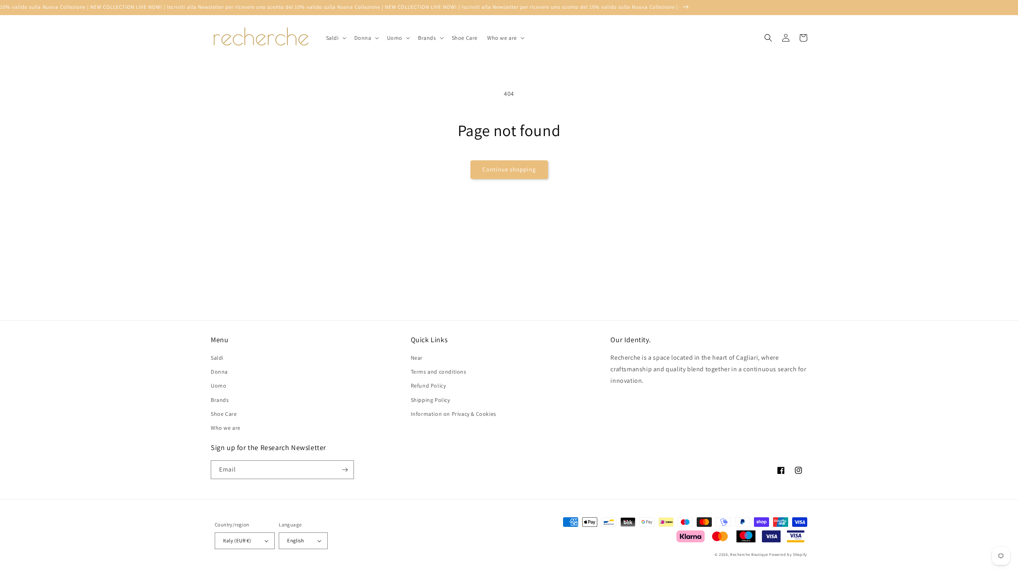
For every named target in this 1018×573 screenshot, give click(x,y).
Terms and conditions (438, 371)
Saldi (217, 357)
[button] (335, 37)
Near (417, 357)
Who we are (226, 427)
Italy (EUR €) (237, 540)
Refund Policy (428, 385)
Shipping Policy (430, 399)
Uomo (218, 385)
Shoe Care (224, 413)
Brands (220, 399)
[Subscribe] (345, 469)
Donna (219, 371)
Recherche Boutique (749, 554)
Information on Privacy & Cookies (453, 413)
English (295, 540)
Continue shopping (509, 169)
